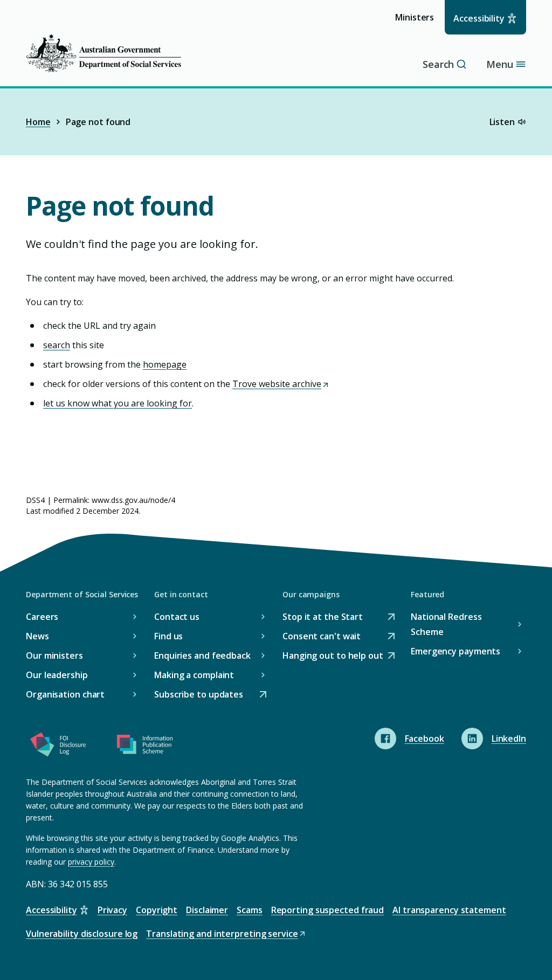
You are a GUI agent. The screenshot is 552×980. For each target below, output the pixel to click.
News (37, 636)
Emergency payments (455, 651)
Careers (42, 617)
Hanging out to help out (332, 656)
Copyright (156, 910)
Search (438, 64)
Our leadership (57, 675)
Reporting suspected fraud (327, 910)
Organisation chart (65, 694)
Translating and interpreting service (222, 934)
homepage (165, 364)
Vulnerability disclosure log (81, 934)
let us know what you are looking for (117, 403)
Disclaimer (207, 910)
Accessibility (479, 18)
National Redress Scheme (446, 624)
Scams (250, 910)
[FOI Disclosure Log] (58, 746)
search (56, 345)
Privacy (112, 910)
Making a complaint (194, 675)
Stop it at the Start (322, 617)
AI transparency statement (449, 910)
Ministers (418, 22)
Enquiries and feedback (202, 655)
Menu (499, 64)
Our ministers (54, 655)
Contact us (176, 617)
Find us (168, 636)
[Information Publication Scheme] (144, 746)
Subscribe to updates (198, 695)
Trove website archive (280, 384)
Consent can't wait (321, 637)
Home (38, 122)
